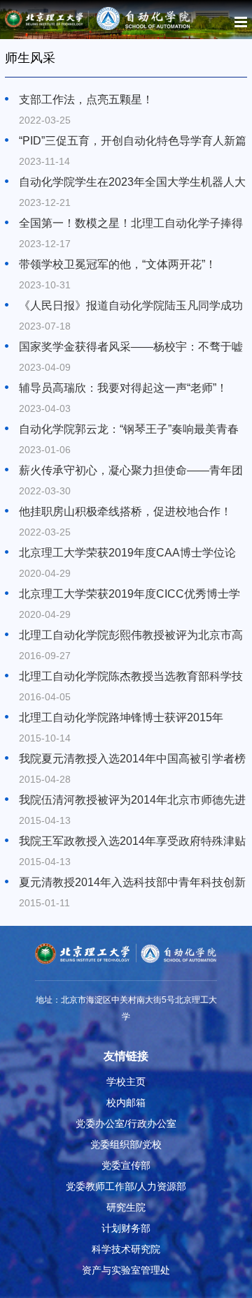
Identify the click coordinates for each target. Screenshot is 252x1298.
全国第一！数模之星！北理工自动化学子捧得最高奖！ (131, 224)
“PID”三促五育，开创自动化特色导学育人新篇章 (132, 142)
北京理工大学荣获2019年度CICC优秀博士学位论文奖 (129, 595)
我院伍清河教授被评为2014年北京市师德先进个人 (132, 801)
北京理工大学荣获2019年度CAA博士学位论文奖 (127, 554)
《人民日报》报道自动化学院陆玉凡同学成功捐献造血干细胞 (131, 307)
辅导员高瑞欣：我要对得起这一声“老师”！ (123, 388)
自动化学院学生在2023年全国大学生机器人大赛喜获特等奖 (132, 183)
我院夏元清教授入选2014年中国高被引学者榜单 (132, 760)
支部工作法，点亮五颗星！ (86, 99)
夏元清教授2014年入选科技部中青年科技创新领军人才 (132, 883)
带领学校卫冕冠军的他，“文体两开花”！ (117, 264)
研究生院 (126, 1207)
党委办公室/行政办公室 (126, 1123)
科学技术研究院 (126, 1249)
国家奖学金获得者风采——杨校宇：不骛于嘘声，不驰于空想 (131, 348)
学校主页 (126, 1081)
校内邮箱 (126, 1102)
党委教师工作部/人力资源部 (126, 1186)
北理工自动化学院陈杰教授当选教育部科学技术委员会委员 (131, 677)
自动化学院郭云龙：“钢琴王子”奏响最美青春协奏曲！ (129, 430)
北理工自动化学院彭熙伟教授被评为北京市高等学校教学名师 (131, 636)
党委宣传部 (126, 1165)
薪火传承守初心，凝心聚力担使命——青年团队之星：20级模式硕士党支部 (131, 471)
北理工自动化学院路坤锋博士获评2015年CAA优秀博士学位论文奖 (121, 718)
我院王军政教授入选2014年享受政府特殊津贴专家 (132, 842)
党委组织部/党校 (126, 1144)
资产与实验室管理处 (126, 1270)
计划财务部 (126, 1228)
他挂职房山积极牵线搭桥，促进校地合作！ (125, 511)
